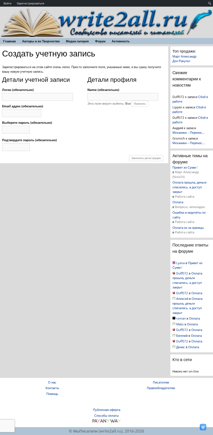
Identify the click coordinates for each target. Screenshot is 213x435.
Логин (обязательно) (18, 90)
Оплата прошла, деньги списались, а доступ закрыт (189, 187)
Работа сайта (184, 196)
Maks (180, 324)
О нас (52, 382)
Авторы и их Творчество (41, 41)
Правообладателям (161, 388)
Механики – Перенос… (188, 132)
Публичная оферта (106, 410)
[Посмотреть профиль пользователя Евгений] (173, 335)
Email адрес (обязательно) (22, 106)
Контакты (52, 388)
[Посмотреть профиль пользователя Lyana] (173, 263)
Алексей (182, 299)
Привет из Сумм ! (184, 167)
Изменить (140, 103)
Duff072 (182, 273)
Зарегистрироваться (30, 3)
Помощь (52, 394)
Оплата (177, 202)
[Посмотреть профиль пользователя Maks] (173, 324)
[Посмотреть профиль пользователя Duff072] (173, 273)
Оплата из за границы (188, 227)
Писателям (161, 382)
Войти (7, 3)
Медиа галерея (77, 41)
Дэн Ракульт (181, 61)
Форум (100, 41)
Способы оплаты (106, 415)
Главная (9, 41)
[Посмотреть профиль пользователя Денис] (173, 347)
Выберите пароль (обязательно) (27, 122)
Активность (121, 41)
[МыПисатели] (106, 22)
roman (181, 318)
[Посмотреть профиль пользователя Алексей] (173, 299)
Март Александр (184, 56)
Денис (180, 347)
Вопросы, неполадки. (190, 207)
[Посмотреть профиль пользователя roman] (173, 318)
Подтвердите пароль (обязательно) (29, 140)
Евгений (182, 335)
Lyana (180, 263)
